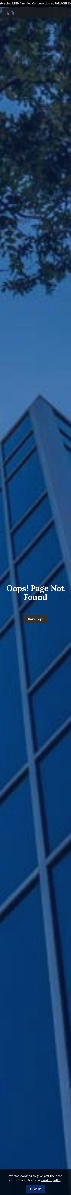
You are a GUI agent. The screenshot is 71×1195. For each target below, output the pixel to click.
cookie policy (51, 1180)
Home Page (35, 619)
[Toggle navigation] (62, 13)
